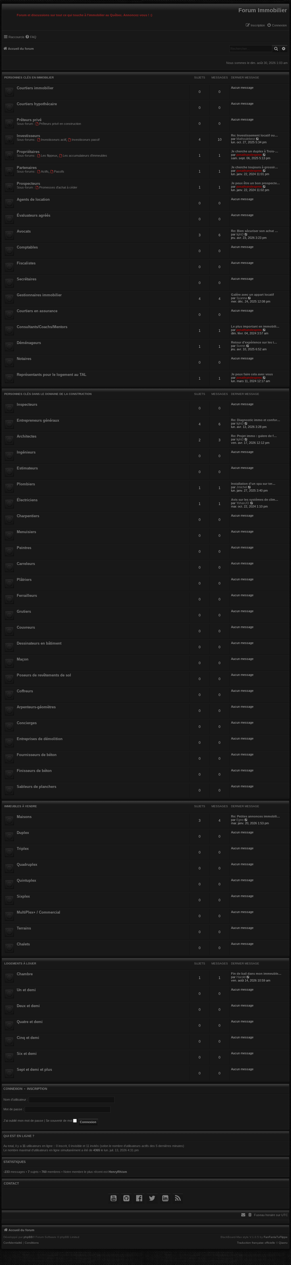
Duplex (23, 833)
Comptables (27, 247)
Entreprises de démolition (40, 739)
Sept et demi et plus (34, 1069)
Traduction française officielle (256, 1242)
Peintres (24, 548)
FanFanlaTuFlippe (276, 1237)
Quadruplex (27, 864)
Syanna (241, 298)
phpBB (28, 1237)
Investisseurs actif (53, 139)
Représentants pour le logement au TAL (51, 374)
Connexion (12, 1088)
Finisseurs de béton (34, 771)
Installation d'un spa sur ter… (253, 483)
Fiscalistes (26, 263)
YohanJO (242, 503)
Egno (240, 819)
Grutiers (24, 611)
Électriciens (27, 500)
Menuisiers (26, 532)
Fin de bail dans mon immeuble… (256, 973)
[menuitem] (277, 25)
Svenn (240, 345)
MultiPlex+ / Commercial (38, 912)
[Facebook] (139, 1198)
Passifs (59, 171)
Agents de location (33, 199)
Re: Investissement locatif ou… (254, 135)
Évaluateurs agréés (33, 215)
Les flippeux (49, 155)
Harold (241, 977)
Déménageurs (29, 343)
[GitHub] (126, 1198)
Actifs (45, 171)
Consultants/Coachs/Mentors (42, 327)
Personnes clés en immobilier (29, 77)
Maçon (22, 659)
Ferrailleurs (27, 595)
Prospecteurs (28, 183)
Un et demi (26, 990)
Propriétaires (28, 152)
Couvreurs (26, 627)
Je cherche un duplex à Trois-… (254, 151)
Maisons (24, 817)
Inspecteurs (27, 404)
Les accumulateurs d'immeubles (85, 155)
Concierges (27, 723)
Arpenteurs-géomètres (36, 707)
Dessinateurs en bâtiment (39, 643)
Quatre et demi (30, 1022)
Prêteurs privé (29, 120)
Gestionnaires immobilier (39, 295)
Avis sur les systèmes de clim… (254, 499)
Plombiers (26, 484)
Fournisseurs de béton (37, 755)
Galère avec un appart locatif (252, 294)
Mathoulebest (245, 138)
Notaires (24, 359)
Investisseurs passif (85, 139)
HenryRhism (118, 1171)
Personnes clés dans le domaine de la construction (48, 394)
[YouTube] (114, 1198)
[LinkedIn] (165, 1198)
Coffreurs (25, 691)
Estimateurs (27, 468)
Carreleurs (26, 564)
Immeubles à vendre (20, 806)
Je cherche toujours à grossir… (254, 167)
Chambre (25, 974)
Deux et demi (28, 1006)
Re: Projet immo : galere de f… (254, 436)
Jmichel (241, 487)
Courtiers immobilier (35, 88)
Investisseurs (28, 136)
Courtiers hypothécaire (37, 104)
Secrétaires (26, 279)
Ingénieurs (26, 452)
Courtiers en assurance (37, 311)
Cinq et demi (28, 1038)
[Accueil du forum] (3, 5)
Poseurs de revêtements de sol (44, 675)
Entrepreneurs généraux (38, 420)
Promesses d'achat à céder (58, 187)
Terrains (24, 928)
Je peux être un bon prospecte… (255, 183)
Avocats (24, 231)
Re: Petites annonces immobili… (255, 816)
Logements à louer (20, 963)
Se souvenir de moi (59, 1120)
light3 (240, 234)
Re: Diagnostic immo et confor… (255, 420)
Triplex (23, 848)
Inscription (37, 1088)
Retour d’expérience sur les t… (254, 342)
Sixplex (23, 896)
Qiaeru (283, 1242)
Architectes (26, 436)
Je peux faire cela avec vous (252, 374)
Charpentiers (28, 516)
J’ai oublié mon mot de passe (23, 1120)
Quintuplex (26, 880)
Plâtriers (24, 579)
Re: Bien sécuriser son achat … (254, 231)
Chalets (23, 944)
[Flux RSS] (178, 1198)
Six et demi (27, 1053)
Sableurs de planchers (36, 786)
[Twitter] (152, 1198)
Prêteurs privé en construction (60, 123)
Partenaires (27, 167)
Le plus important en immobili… (255, 326)
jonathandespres (249, 154)
